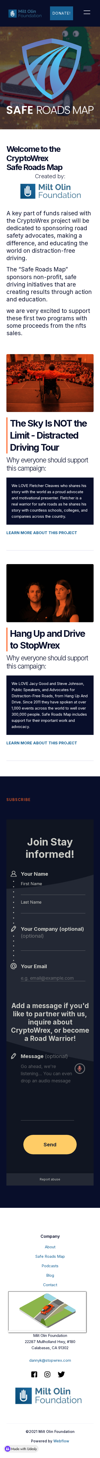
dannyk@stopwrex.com (50, 1360)
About (50, 1246)
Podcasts (50, 1265)
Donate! (62, 13)
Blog (50, 1275)
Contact (50, 1284)
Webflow (61, 1441)
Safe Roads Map (50, 1256)
